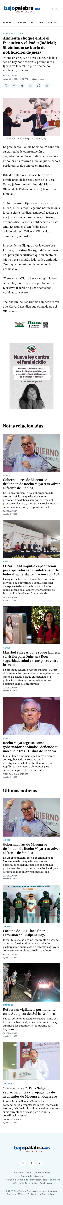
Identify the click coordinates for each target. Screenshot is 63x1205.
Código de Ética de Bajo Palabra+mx (32, 1183)
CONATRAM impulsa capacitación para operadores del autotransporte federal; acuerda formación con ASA (31, 570)
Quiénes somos (42, 1172)
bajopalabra (10, 75)
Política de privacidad (32, 1176)
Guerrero (21, 23)
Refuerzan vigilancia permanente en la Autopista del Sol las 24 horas (29, 1011)
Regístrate (18, 1172)
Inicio (29, 1172)
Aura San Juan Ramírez (15, 774)
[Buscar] (56, 9)
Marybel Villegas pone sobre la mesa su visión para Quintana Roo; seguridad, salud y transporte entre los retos (31, 658)
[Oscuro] (53, 9)
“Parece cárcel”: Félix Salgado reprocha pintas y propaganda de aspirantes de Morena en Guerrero (30, 1092)
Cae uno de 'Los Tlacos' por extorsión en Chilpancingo (24, 932)
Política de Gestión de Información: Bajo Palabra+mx (33, 1179)
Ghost (45, 1194)
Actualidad (37, 23)
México (7, 23)
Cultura (53, 23)
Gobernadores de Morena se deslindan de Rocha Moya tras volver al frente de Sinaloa (31, 483)
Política (18, 33)
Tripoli (53, 1194)
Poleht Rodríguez (13, 1119)
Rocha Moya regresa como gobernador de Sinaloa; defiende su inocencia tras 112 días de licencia (30, 746)
